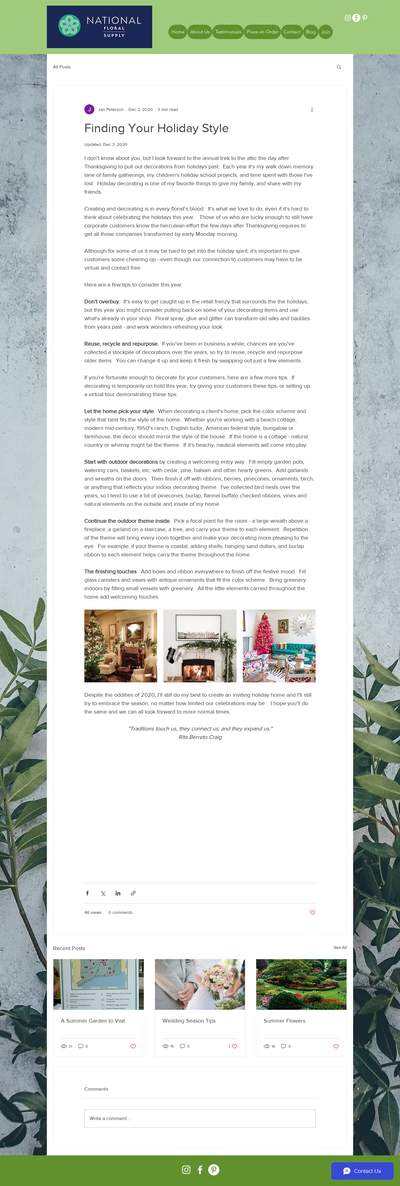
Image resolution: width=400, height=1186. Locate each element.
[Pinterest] (365, 18)
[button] (339, 66)
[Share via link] (133, 893)
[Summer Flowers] (301, 984)
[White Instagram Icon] (186, 1169)
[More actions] (312, 109)
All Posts (62, 66)
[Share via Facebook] (87, 893)
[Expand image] (120, 646)
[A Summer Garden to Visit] (98, 984)
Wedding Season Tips (189, 1021)
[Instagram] (348, 18)
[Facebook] (356, 18)
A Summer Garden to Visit (93, 1021)
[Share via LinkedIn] (118, 893)
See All (340, 947)
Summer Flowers (284, 1021)
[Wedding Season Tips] (200, 984)
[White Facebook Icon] (200, 1169)
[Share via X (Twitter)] (103, 893)
